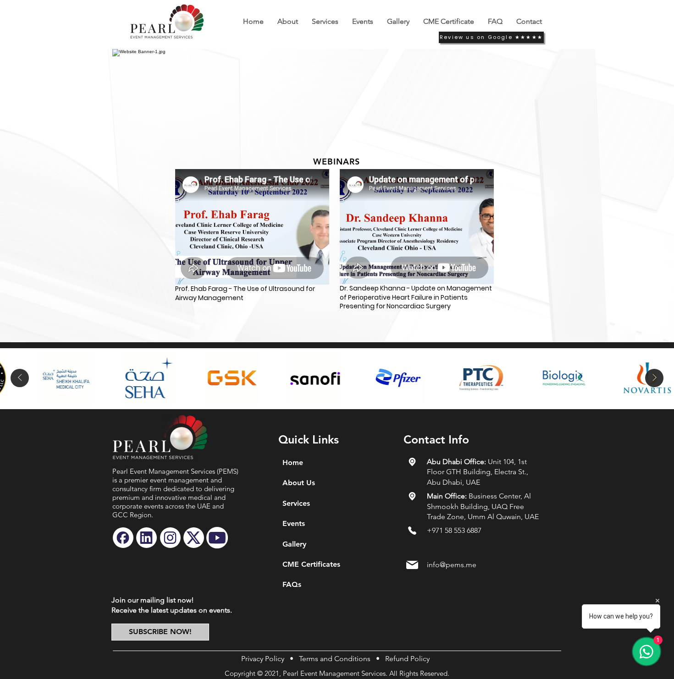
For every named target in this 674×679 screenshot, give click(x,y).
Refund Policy (407, 658)
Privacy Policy (262, 658)
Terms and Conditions (334, 658)
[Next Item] (654, 378)
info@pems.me (451, 564)
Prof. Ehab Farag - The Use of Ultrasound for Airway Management (245, 293)
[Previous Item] (20, 378)
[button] (362, 21)
